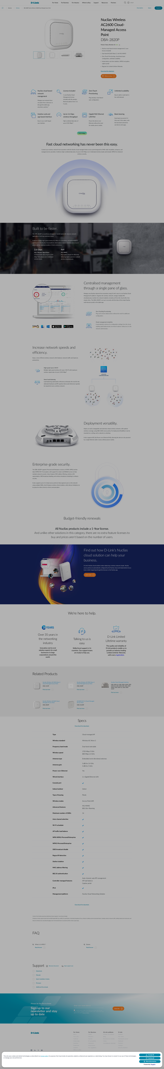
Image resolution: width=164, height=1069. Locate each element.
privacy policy (44, 1056)
